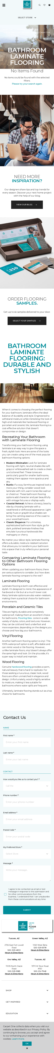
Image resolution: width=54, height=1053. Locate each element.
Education (12, 1013)
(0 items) (49, 5)
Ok (27, 1043)
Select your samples (24, 321)
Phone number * (10, 795)
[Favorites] (44, 5)
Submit (27, 910)
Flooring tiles (25, 618)
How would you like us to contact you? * (21, 779)
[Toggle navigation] (4, 5)
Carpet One (7, 29)
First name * (8, 735)
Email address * (10, 813)
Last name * (8, 753)
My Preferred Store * (12, 847)
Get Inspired (13, 1002)
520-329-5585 (14, 971)
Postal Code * (9, 830)
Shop (9, 990)
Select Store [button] (25, 17)
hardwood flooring (22, 667)
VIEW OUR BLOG (24, 204)
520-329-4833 (14, 950)
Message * (8, 863)
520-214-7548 (40, 971)
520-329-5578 (40, 947)
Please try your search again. (27, 84)
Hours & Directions (14, 953)
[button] (39, 5)
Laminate (33, 29)
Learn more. (18, 1039)
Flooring (21, 29)
